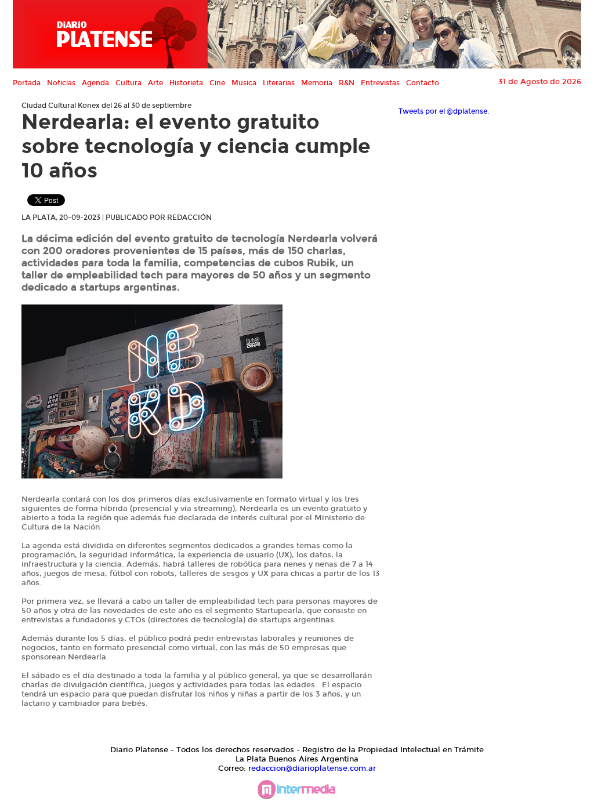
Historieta (186, 83)
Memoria (316, 83)
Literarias (279, 83)
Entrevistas (380, 83)
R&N (346, 83)
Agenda (95, 83)
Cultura (128, 83)
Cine (217, 83)
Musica (243, 83)
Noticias (61, 83)
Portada (27, 83)
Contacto (422, 83)
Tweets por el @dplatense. (444, 111)
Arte (155, 83)
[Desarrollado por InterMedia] (297, 792)
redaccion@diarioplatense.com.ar (312, 768)
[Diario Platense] (110, 34)
